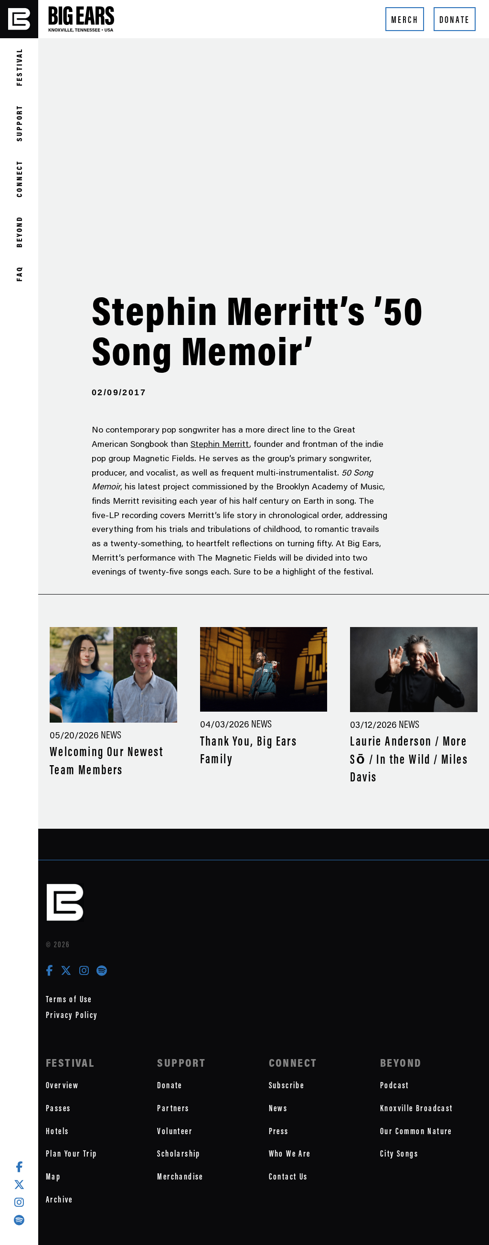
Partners (173, 1108)
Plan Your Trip (71, 1153)
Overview (62, 1085)
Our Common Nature (416, 1131)
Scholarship (178, 1153)
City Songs (399, 1153)
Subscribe (287, 1085)
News (278, 1108)
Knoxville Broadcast (416, 1108)
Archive (59, 1199)
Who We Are (290, 1153)
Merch (404, 19)
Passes (58, 1108)
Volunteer (174, 1131)
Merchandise (180, 1176)
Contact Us (288, 1176)
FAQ (19, 273)
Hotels (57, 1131)
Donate (454, 19)
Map (53, 1176)
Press (279, 1131)
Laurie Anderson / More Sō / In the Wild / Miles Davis (409, 759)
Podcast (394, 1085)
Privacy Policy (72, 1014)
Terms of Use (69, 999)
